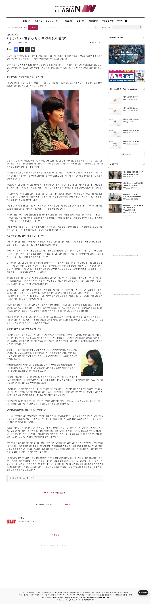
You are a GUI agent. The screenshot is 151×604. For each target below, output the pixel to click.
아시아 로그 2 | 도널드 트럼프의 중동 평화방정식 (132, 195)
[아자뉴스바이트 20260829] (115, 100)
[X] (21, 49)
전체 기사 (38, 21)
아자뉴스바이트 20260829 (133, 97)
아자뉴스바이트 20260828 (133, 108)
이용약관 (82, 597)
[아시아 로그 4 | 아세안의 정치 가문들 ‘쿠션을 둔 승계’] (115, 175)
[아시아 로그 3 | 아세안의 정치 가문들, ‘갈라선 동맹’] (115, 186)
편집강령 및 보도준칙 (71, 597)
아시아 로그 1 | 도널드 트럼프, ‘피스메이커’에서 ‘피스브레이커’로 (133, 207)
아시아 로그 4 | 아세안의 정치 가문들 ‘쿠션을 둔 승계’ (133, 173)
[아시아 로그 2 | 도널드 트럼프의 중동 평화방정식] (115, 197)
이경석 (8, 43)
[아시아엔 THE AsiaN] (75, 9)
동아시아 (10, 35)
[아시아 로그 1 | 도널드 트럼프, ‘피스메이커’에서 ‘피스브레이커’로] (115, 208)
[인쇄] (33, 49)
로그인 (120, 21)
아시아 (48, 21)
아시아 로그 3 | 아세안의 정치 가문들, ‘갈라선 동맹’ (133, 184)
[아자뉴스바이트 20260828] (115, 111)
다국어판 (80, 21)
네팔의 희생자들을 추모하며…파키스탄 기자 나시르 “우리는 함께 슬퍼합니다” (67, 27)
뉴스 (58, 21)
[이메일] (27, 49)
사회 (16, 35)
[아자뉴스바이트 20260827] (115, 122)
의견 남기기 (55, 535)
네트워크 (61, 597)
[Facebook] (16, 49)
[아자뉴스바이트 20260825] (115, 144)
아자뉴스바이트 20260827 (132, 119)
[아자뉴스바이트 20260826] (115, 133)
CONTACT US (104, 597)
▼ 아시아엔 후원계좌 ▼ (55, 493)
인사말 (54, 597)
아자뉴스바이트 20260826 (133, 130)
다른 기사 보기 (127, 154)
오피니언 (68, 21)
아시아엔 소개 (46, 597)
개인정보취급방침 (92, 597)
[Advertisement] (54, 563)
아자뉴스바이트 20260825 (133, 141)
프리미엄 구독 (108, 21)
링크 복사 (68, 504)
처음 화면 (27, 21)
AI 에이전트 (94, 21)
